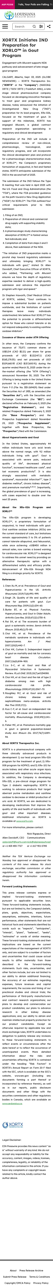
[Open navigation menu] (5, 26)
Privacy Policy (40, 1283)
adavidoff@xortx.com (14, 842)
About (13, 1270)
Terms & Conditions (39, 1276)
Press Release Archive (31, 1270)
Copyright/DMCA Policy (17, 1283)
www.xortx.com (24, 821)
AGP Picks (7, 4)
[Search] (34, 26)
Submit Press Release (14, 1276)
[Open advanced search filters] (41, 26)
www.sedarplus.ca (12, 1103)
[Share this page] (49, 26)
